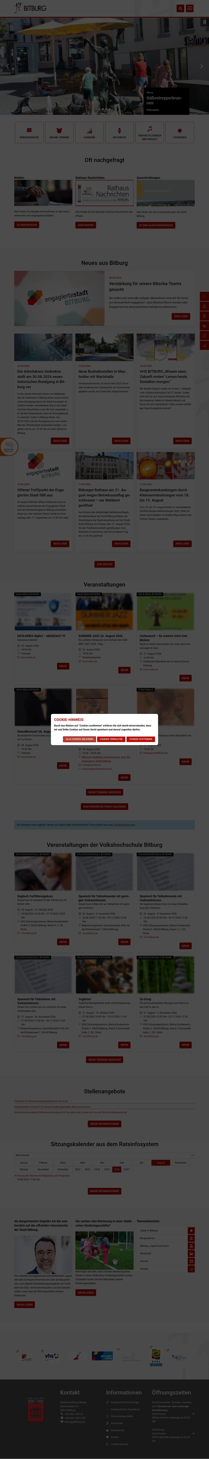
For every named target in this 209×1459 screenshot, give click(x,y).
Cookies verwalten (111, 739)
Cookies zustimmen (140, 739)
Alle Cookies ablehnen (79, 739)
